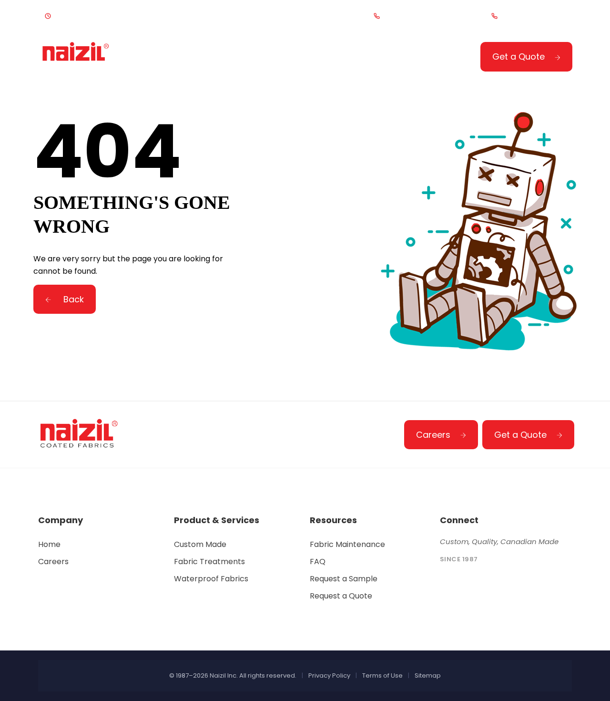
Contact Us (391, 57)
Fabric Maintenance (347, 544)
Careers (433, 435)
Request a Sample (343, 578)
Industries (304, 57)
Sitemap (428, 675)
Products (222, 57)
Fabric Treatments (209, 561)
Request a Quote (341, 595)
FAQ (317, 561)
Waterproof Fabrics (211, 578)
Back (72, 299)
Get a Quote (518, 56)
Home (157, 57)
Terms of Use (382, 675)
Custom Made (200, 544)
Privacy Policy (329, 675)
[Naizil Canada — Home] (76, 56)
